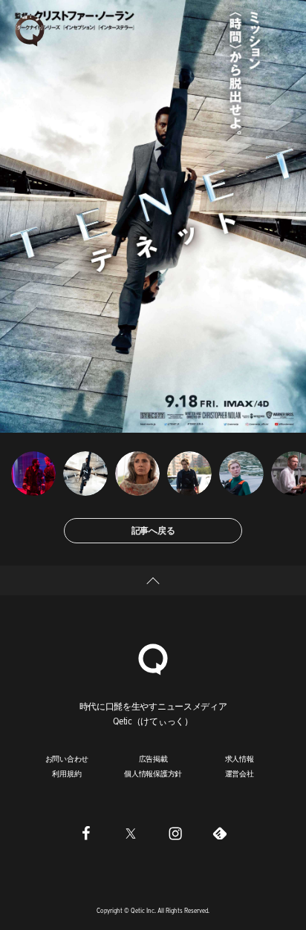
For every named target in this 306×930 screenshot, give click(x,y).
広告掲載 (153, 758)
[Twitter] (130, 834)
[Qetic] (29, 29)
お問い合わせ (67, 758)
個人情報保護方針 (153, 773)
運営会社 (239, 773)
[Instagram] (175, 834)
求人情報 (239, 758)
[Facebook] (86, 834)
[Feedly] (220, 834)
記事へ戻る (153, 530)
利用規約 (66, 773)
